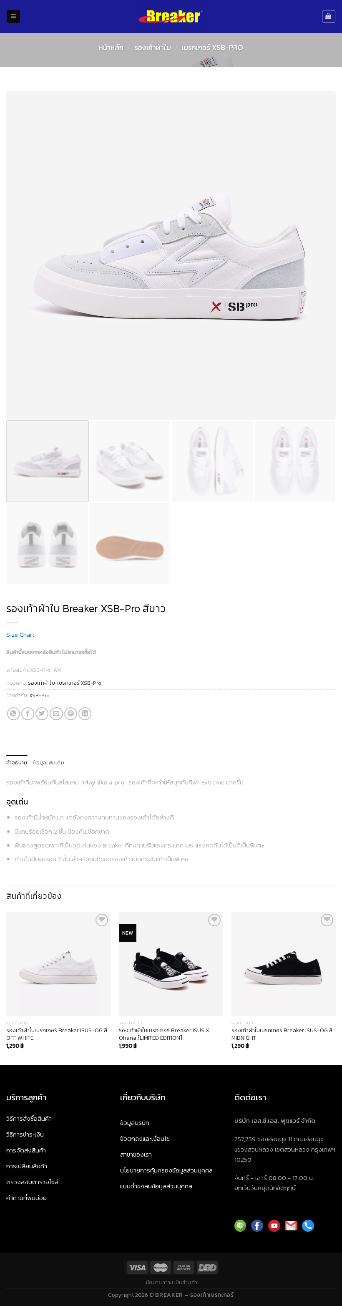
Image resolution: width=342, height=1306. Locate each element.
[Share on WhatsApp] (13, 713)
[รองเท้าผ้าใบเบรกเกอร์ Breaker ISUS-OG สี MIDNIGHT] (283, 964)
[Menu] (13, 16)
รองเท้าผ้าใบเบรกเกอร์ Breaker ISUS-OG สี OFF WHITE (56, 1034)
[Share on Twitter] (41, 713)
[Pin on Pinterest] (70, 713)
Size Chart (20, 634)
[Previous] (6, 987)
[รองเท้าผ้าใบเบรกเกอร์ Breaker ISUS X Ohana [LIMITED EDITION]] (171, 964)
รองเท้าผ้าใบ (152, 47)
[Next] (335, 987)
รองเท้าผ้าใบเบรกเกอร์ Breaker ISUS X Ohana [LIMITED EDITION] (164, 1034)
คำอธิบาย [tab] (16, 762)
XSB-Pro (39, 695)
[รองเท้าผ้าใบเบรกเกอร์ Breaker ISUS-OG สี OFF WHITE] (58, 964)
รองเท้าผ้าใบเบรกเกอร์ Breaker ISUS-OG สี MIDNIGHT (281, 1034)
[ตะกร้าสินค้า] (328, 16)
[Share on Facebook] (27, 713)
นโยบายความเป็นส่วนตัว (170, 1282)
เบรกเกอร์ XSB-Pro (212, 47)
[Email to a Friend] (56, 713)
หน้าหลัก (111, 47)
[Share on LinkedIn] (84, 713)
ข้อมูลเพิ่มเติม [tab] (48, 762)
